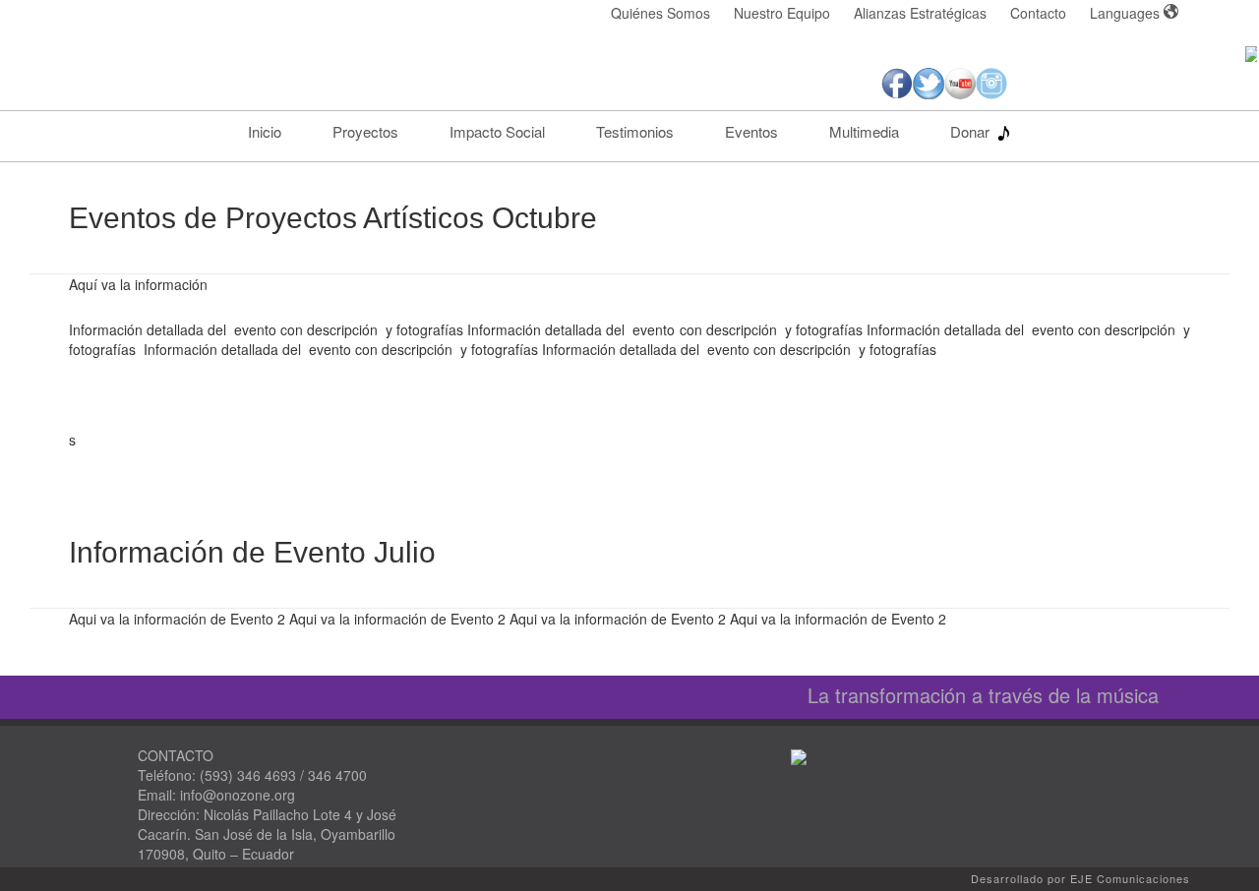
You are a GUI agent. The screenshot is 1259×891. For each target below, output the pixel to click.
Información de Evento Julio (252, 552)
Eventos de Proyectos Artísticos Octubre (333, 218)
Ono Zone (246, 72)
